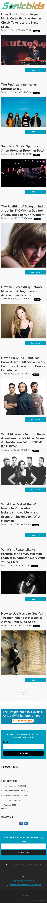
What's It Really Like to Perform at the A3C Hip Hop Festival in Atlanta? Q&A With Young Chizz (23, 556)
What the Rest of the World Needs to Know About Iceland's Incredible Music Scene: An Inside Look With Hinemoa (21, 512)
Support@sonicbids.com (23, 880)
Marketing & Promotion (15, 795)
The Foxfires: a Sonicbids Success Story (19, 87)
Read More (35, 70)
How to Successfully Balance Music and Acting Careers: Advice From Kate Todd (22, 291)
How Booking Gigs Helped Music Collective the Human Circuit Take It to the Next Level (21, 20)
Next (23, 694)
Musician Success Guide (16, 791)
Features (10, 805)
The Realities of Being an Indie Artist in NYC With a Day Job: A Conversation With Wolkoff (23, 210)
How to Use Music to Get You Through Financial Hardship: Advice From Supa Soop (22, 618)
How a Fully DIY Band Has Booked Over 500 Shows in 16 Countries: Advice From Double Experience (23, 364)
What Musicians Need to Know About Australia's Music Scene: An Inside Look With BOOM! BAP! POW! (23, 440)
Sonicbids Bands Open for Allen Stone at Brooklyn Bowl (22, 148)
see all (4, 808)
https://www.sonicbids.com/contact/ (25, 884)
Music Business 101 (15, 786)
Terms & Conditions (38, 901)
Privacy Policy (24, 901)
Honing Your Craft (13, 800)
